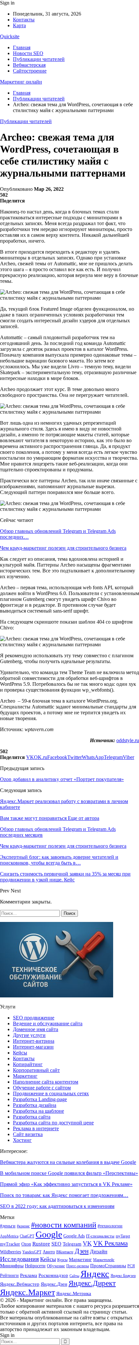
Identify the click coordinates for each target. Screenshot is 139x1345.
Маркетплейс (103, 1260)
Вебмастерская (29, 65)
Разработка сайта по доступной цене (53, 1122)
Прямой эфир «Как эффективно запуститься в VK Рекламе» (66, 1184)
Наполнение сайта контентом (45, 1082)
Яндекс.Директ (92, 1283)
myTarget (123, 1236)
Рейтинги (9, 1275)
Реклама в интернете (36, 1128)
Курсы (62, 1260)
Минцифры (12, 1265)
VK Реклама (110, 1243)
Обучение (56, 1265)
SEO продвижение (33, 1017)
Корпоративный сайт (36, 1070)
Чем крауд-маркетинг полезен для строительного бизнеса (63, 548)
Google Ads (74, 1236)
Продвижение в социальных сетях (51, 1093)
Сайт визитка (28, 1134)
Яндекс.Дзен (54, 1284)
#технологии (110, 1226)
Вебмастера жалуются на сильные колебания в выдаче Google (68, 1162)
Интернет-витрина (33, 1041)
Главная (21, 47)
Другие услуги (29, 1035)
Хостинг (22, 1140)
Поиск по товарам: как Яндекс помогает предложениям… (64, 1195)
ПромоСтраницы (108, 1265)
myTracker (10, 1244)
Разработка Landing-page (40, 1099)
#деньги (8, 1226)
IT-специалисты (100, 1236)
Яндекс (94, 1274)
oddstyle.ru (127, 740)
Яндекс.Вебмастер (19, 1284)
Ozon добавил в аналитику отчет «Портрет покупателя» (62, 779)
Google (49, 1234)
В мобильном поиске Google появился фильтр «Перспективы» (69, 1173)
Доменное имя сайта (35, 1029)
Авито (49, 1251)
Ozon (26, 1244)
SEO (56, 1244)
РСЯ (131, 1266)
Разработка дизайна (34, 1105)
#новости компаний (63, 1224)
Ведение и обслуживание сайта (47, 1023)
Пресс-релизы (77, 1266)
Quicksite (9, 36)
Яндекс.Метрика (73, 1293)
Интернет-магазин (33, 1047)
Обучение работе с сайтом (42, 1087)
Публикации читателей (39, 59)
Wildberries (10, 1251)
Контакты (24, 19)
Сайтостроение (30, 71)
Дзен (82, 1251)
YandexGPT (31, 1252)
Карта (19, 25)
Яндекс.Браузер (123, 1275)
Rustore (41, 1244)
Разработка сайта (31, 1117)
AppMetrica (9, 1236)
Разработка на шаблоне (38, 1111)
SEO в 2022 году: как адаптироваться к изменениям (57, 1206)
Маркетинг (25, 1076)
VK (87, 1243)
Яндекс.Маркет (27, 1292)
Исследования (19, 1258)
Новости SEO (28, 53)
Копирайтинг (28, 1064)
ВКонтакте (64, 1252)
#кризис (23, 1226)
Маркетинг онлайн (21, 82)
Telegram (72, 1244)
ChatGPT (27, 1236)
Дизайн (98, 1251)
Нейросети (35, 1265)
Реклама (28, 1275)
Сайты (74, 1276)
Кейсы (20, 1052)
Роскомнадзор (53, 1275)
